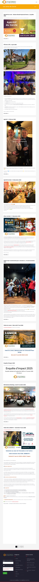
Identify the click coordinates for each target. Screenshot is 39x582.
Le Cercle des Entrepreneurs (8, 327)
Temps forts (17, 573)
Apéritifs (17, 558)
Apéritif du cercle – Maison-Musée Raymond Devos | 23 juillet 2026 (31, 559)
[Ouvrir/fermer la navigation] (36, 2)
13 (20, 546)
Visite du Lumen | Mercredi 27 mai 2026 (13, 325)
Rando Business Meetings (19, 569)
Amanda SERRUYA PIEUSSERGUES (9, 246)
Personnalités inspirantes (19, 565)
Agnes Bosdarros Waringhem (30, 417)
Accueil (35, 6)
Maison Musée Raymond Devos (12, 310)
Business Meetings (18, 560)
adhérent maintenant (15, 501)
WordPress (17, 580)
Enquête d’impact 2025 (9, 363)
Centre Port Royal (16, 244)
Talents (17, 571)
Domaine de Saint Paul (28, 408)
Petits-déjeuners (18, 567)
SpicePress (23, 580)
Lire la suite (5, 38)
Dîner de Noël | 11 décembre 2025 (12, 216)
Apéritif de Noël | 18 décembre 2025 (12, 180)
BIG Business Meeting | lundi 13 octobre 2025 (15, 384)
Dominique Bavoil (18, 417)
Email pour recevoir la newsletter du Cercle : (8, 561)
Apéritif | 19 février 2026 (10, 119)
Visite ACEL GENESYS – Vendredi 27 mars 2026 (15, 427)
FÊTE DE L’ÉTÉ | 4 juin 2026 (10, 44)
